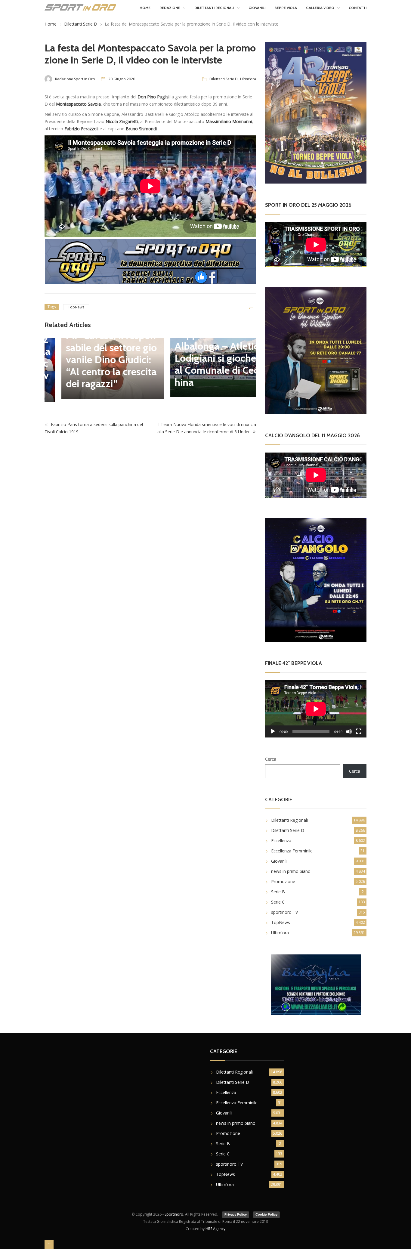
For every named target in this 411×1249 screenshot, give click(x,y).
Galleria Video (320, 7)
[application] (315, 708)
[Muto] (349, 731)
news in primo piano (291, 871)
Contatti (357, 7)
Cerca (270, 759)
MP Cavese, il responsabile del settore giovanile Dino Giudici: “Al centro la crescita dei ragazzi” (94, 359)
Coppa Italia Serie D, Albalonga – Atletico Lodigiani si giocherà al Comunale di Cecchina (203, 358)
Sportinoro (174, 1214)
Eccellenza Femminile (292, 851)
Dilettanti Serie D (80, 24)
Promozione (283, 881)
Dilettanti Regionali (214, 7)
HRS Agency (215, 1228)
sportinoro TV (284, 912)
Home (145, 7)
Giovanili (257, 7)
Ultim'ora (248, 79)
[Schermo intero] (359, 731)
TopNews (76, 307)
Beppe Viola (285, 7)
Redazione (169, 7)
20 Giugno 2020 (121, 79)
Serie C (278, 902)
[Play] (273, 731)
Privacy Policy (235, 1214)
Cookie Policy (266, 1214)
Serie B (278, 892)
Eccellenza (281, 840)
